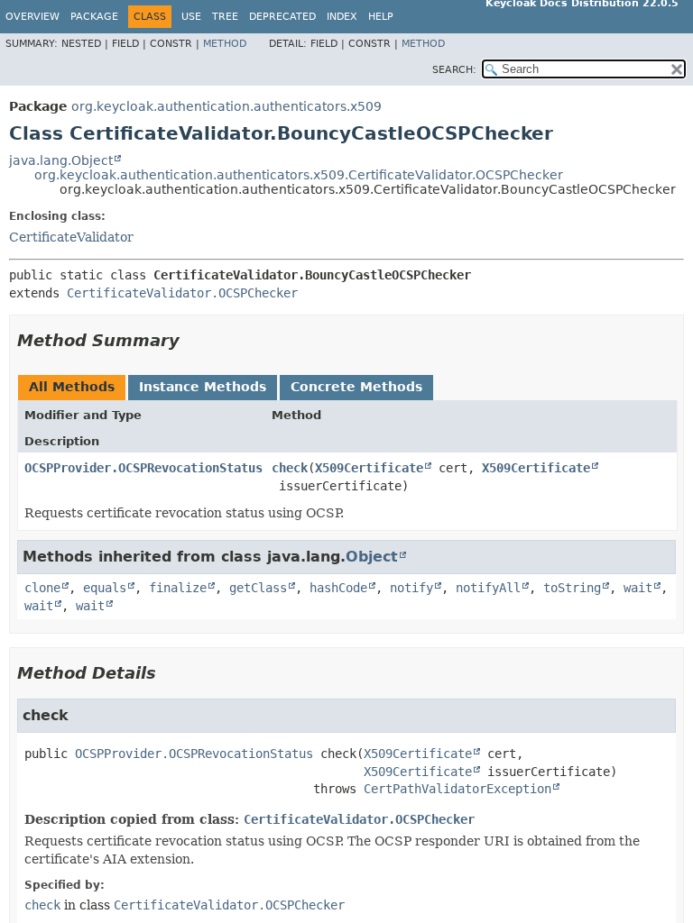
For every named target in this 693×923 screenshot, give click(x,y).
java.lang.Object (61, 160)
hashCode (338, 587)
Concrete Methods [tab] (356, 386)
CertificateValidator (71, 237)
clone (42, 587)
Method (224, 44)
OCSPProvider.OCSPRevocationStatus (143, 468)
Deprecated (282, 17)
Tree (225, 17)
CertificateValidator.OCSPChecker (182, 293)
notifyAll (488, 587)
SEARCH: (454, 70)
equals (104, 587)
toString (572, 587)
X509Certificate (369, 468)
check (290, 468)
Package (94, 17)
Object (372, 556)
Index (342, 17)
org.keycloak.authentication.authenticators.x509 (226, 106)
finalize (178, 587)
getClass (258, 587)
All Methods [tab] (72, 386)
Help (380, 17)
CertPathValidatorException (457, 788)
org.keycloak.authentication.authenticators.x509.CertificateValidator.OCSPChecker (298, 175)
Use (191, 17)
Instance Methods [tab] (202, 386)
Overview (32, 17)
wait (638, 587)
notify (411, 587)
